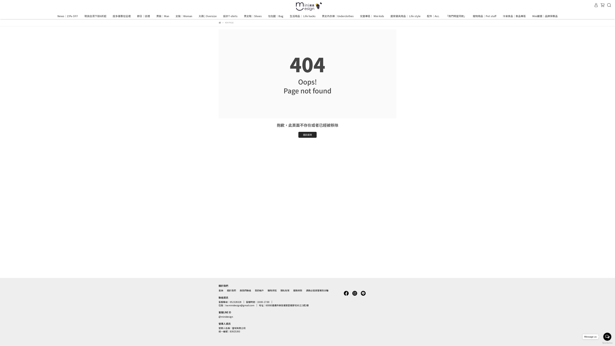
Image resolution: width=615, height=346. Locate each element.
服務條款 (297, 290)
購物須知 (272, 290)
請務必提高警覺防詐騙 (317, 290)
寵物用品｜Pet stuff (484, 16)
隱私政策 (284, 290)
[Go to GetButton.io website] (607, 343)
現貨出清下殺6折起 (95, 16)
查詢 (221, 290)
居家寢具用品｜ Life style (405, 16)
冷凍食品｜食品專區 (514, 16)
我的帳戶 (259, 290)
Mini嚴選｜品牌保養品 (545, 16)
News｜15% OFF (67, 16)
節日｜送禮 (143, 16)
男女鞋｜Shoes (253, 16)
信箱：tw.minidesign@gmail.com (236, 305)
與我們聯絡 (245, 290)
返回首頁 (307, 134)
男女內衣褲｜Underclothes (338, 16)
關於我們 (231, 290)
